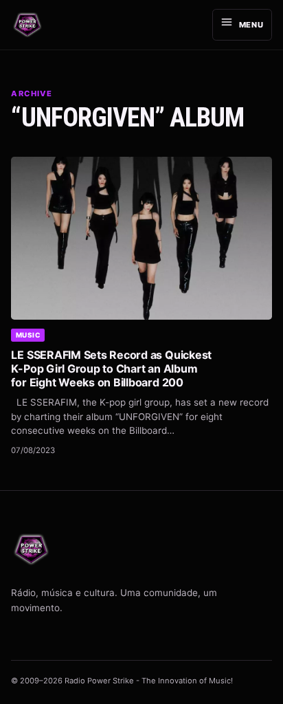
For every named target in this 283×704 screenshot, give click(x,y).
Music (28, 335)
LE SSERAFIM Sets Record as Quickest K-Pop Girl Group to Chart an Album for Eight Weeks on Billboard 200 (111, 368)
